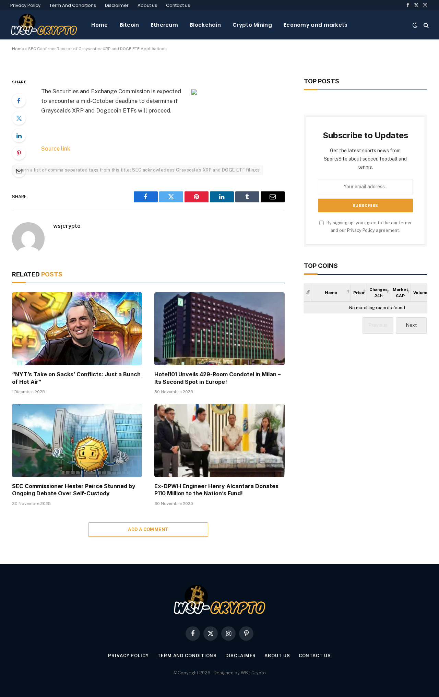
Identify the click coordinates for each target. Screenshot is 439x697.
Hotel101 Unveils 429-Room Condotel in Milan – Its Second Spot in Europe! (217, 378)
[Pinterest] (19, 153)
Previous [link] (378, 325)
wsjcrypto (67, 225)
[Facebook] (19, 100)
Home (99, 24)
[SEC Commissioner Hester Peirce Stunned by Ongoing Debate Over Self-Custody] (77, 440)
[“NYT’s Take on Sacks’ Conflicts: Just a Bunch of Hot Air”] (77, 328)
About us (147, 5)
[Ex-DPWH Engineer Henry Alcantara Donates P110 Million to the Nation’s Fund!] (219, 440)
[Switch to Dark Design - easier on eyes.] (415, 25)
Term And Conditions (72, 5)
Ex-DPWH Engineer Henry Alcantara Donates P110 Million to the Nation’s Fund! (216, 490)
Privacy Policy (25, 5)
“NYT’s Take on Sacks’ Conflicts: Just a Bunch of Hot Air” (76, 378)
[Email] (19, 170)
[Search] (425, 25)
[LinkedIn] (19, 135)
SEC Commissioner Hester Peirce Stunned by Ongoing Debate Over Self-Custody (73, 490)
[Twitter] (19, 118)
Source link (55, 148)
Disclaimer (117, 5)
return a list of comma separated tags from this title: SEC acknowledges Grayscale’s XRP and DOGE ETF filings (137, 170)
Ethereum (164, 24)
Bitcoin (129, 24)
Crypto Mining (252, 24)
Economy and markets (316, 24)
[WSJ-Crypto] (44, 24)
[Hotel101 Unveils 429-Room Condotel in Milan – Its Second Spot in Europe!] (219, 328)
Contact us (178, 5)
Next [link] (411, 325)
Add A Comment (148, 529)
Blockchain (205, 24)
